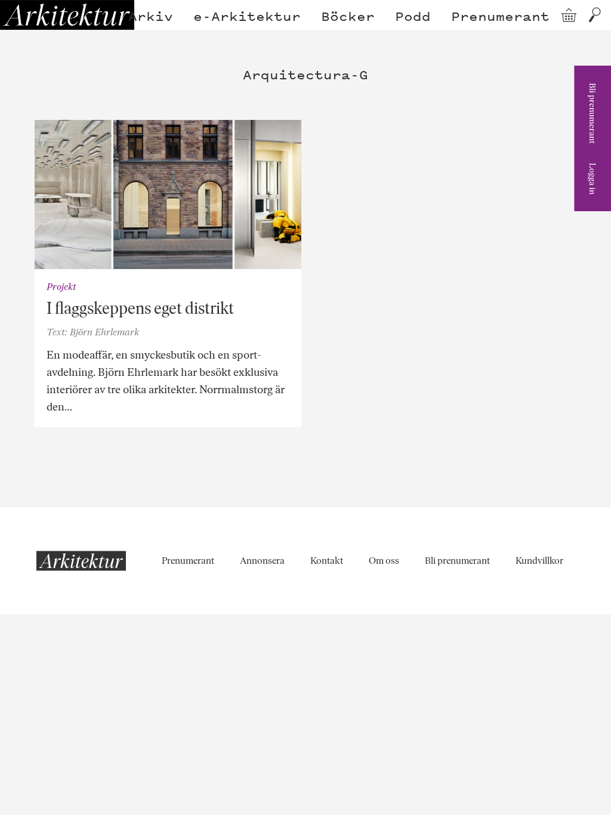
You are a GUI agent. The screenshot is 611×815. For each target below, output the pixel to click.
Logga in (592, 179)
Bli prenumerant (592, 113)
